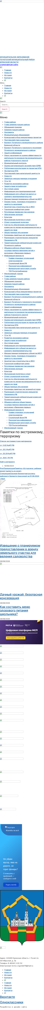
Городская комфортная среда (16, 209)
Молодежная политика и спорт (17, 220)
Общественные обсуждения (16, 232)
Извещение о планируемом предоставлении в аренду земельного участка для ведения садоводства (20, 551)
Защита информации (13, 153)
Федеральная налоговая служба (22, 268)
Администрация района (14, 130)
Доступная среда (11, 189)
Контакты (8, 78)
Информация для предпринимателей (19, 191)
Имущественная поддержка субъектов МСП (23, 199)
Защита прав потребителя (15, 186)
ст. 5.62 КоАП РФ (7, 445)
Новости (8, 73)
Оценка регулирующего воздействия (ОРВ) (22, 166)
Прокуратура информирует (20, 266)
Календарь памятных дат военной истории (22, 235)
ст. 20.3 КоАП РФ (7, 449)
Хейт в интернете (7, 462)
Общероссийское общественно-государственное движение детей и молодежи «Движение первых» (19, 250)
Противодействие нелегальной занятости (22, 173)
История (8, 75)
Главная (7, 70)
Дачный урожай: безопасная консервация (21, 596)
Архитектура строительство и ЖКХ (19, 207)
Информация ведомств (14, 256)
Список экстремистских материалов (16, 441)
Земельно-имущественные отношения (20, 178)
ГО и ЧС (7, 181)
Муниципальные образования (16, 135)
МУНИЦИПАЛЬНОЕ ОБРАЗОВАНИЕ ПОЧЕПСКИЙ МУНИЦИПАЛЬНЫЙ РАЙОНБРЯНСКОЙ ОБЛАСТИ (17, 59)
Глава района (10, 122)
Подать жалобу (11, 885)
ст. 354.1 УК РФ (6, 458)
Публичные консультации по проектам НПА (22, 168)
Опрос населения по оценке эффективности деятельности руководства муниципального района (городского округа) (23, 158)
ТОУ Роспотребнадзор (18, 271)
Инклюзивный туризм (13, 274)
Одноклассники (11, 1002)
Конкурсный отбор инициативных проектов (22, 137)
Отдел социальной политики (16, 222)
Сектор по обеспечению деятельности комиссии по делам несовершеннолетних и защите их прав (22, 227)
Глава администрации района (17, 124)
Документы (9, 132)
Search (3, 101)
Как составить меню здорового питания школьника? (15, 610)
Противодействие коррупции (16, 140)
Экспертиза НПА (11, 171)
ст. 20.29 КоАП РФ (7, 453)
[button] (22, 83)
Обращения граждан (13, 127)
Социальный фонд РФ (18, 263)
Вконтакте (7, 997)
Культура (8, 217)
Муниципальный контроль (15, 163)
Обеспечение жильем (13, 214)
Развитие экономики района (16, 184)
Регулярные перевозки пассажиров (19, 212)
